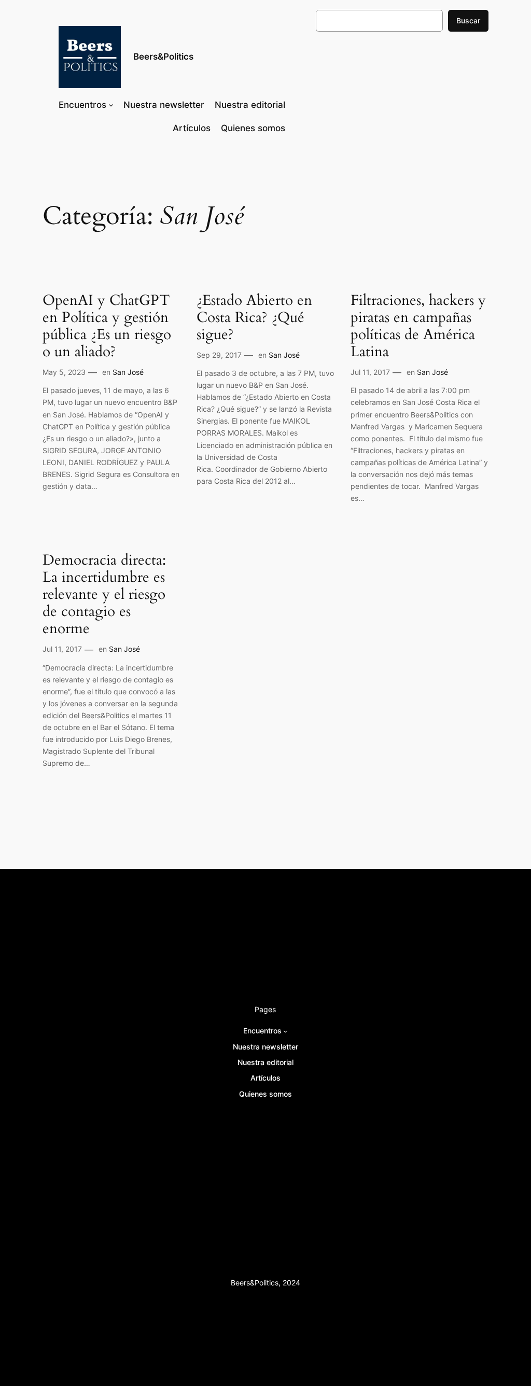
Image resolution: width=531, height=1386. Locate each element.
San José (128, 372)
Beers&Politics (163, 56)
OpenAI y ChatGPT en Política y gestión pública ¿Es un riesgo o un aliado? (107, 326)
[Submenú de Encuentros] (111, 104)
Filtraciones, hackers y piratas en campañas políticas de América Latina (418, 326)
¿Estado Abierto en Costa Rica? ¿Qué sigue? (254, 317)
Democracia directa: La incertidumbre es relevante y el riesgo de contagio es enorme (104, 595)
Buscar (468, 20)
